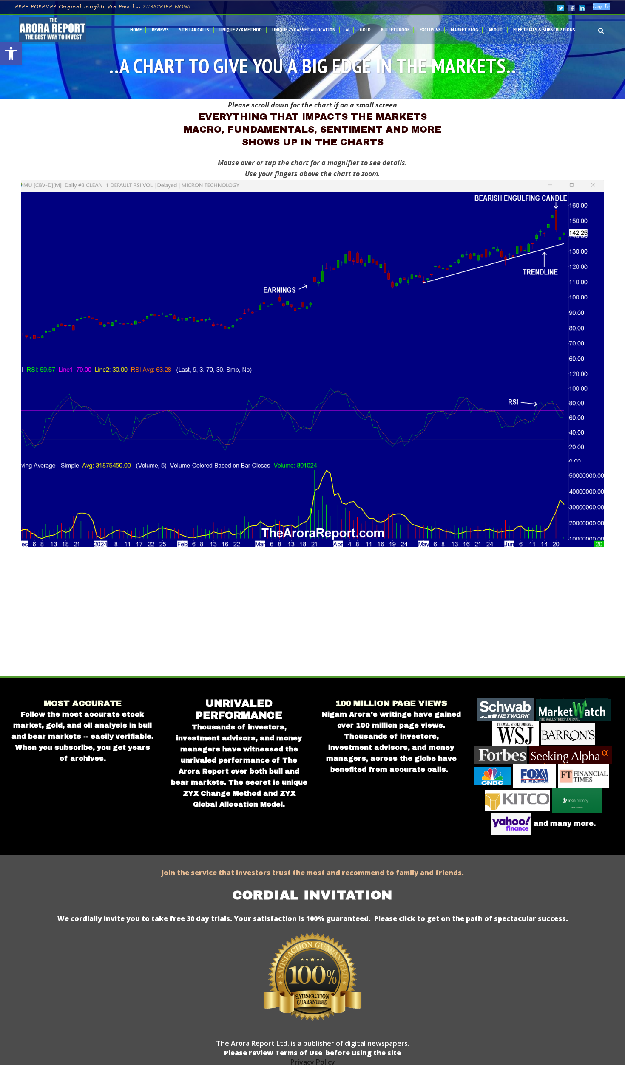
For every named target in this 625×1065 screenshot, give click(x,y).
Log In (601, 6)
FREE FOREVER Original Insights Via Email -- (102, 7)
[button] (11, 53)
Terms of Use (297, 1052)
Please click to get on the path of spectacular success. (471, 918)
